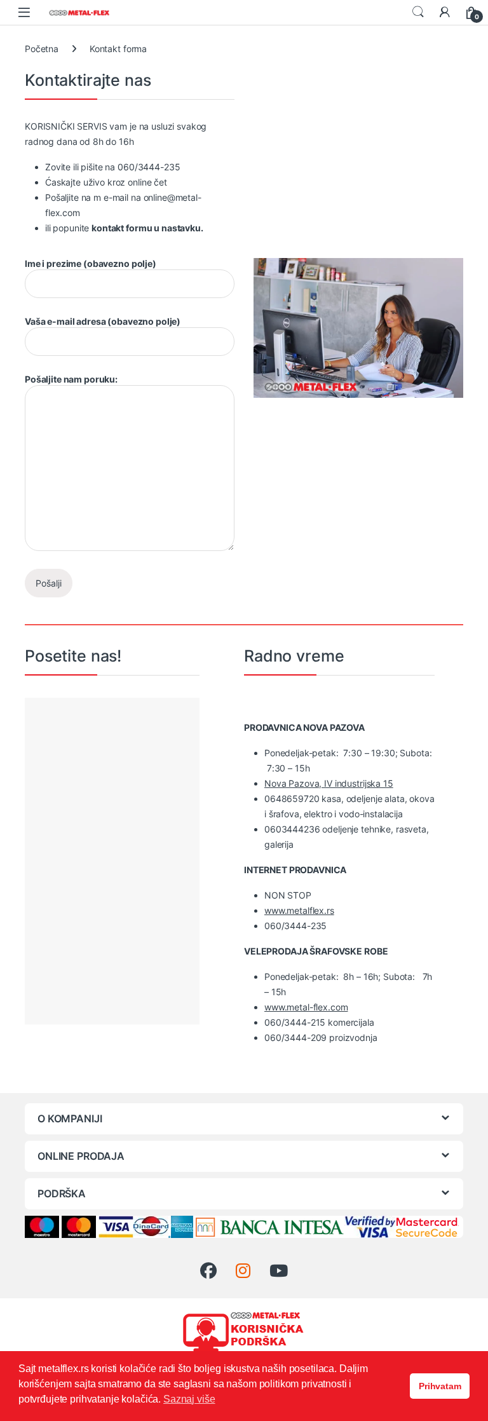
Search (418, 12)
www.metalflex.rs (299, 910)
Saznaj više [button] (189, 1399)
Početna (41, 48)
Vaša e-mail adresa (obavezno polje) (102, 321)
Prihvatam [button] (440, 1386)
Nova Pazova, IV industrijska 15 (328, 783)
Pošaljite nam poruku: (71, 379)
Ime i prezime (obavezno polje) (90, 263)
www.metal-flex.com (306, 1007)
